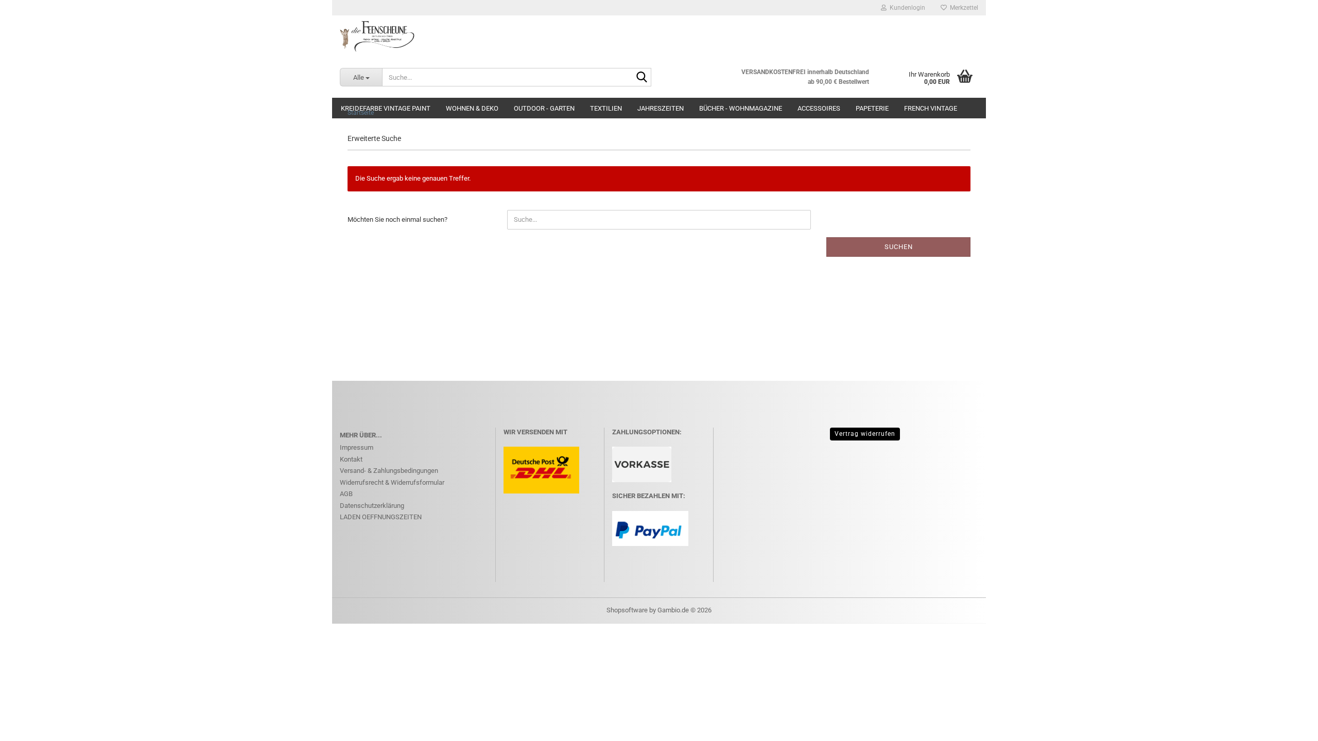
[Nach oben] (1289, 725)
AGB (346, 494)
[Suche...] (641, 77)
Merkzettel (962, 7)
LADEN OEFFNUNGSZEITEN (381, 517)
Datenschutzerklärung (372, 505)
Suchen (899, 247)
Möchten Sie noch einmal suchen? (397, 219)
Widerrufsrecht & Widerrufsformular (392, 482)
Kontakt (351, 459)
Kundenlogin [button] (906, 7)
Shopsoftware (627, 610)
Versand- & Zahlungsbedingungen (389, 470)
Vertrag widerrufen (865, 433)
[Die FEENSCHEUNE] (659, 36)
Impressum (356, 447)
